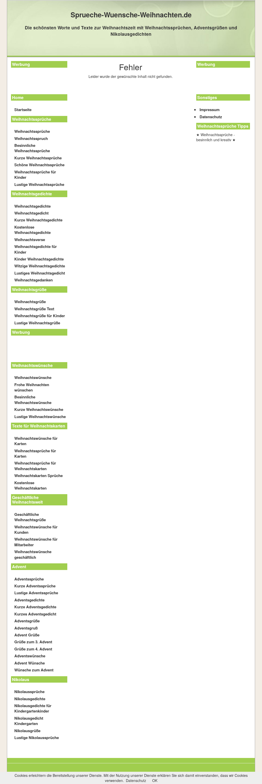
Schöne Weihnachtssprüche (39, 165)
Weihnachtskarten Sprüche (38, 475)
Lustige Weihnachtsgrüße (37, 323)
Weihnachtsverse (29, 239)
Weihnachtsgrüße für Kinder (39, 315)
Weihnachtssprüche (32, 131)
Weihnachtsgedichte (32, 206)
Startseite (22, 109)
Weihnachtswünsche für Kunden (36, 529)
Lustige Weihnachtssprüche (39, 184)
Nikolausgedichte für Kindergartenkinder (32, 708)
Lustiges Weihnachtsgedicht (39, 273)
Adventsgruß (26, 628)
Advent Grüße (26, 635)
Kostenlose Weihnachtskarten (30, 485)
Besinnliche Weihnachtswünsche (32, 399)
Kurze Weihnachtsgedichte (38, 220)
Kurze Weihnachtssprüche (38, 158)
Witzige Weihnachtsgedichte (39, 266)
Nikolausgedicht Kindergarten (28, 720)
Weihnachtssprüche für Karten (35, 453)
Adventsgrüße (27, 621)
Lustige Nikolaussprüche (36, 737)
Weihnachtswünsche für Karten (36, 440)
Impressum (210, 109)
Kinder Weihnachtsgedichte (39, 259)
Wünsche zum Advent (33, 670)
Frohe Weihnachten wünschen (31, 387)
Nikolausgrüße (27, 730)
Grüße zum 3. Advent (33, 642)
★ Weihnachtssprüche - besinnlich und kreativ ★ (216, 137)
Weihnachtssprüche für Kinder (35, 174)
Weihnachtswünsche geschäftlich (32, 554)
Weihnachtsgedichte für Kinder (35, 249)
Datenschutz (211, 117)
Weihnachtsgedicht (31, 213)
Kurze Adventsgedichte (35, 607)
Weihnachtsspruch (31, 138)
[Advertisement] (34, 81)
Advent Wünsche (29, 663)
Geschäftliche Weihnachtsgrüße (30, 517)
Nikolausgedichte (29, 699)
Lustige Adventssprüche (36, 593)
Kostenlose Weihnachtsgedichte (32, 229)
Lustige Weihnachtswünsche (40, 416)
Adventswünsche (29, 656)
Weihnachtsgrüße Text (34, 309)
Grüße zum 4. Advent (33, 649)
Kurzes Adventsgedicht (35, 614)
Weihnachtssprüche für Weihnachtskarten (35, 465)
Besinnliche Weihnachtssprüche (32, 147)
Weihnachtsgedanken (33, 280)
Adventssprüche (29, 579)
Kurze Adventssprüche (35, 586)
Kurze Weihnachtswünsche (38, 409)
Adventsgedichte (29, 600)
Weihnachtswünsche (32, 377)
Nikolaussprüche (29, 691)
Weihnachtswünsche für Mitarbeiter (36, 541)
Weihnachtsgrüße (30, 301)
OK (154, 780)
